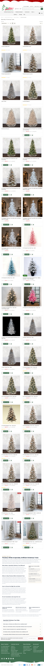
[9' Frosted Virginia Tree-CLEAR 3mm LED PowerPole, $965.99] (11, 147)
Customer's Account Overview (38, 650)
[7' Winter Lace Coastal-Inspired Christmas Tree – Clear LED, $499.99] (11, 326)
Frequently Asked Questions (37, 651)
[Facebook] (13, 658)
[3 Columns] (12, 23)
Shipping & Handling (4, 650)
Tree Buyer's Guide (14, 651)
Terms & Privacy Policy (4, 647)
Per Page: (41, 21)
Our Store (31, 6)
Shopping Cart (35, 647)
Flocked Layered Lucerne (27, 73)
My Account (36, 644)
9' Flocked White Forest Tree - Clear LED (30, 454)
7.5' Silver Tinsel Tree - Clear (28, 337)
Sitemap (24, 653)
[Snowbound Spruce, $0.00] (11, 117)
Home (2, 17)
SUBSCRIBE (40, 638)
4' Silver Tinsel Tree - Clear (7, 367)
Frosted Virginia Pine (5, 46)
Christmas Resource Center (5, 653)
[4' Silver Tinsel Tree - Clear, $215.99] (11, 356)
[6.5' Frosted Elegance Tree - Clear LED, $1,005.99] (32, 385)
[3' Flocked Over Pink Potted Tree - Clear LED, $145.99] (32, 296)
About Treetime (4, 644)
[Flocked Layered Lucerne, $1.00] (32, 63)
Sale (24, 14)
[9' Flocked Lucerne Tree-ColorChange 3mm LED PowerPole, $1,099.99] (11, 177)
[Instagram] (4, 658)
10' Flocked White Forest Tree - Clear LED (31, 425)
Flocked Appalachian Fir (6, 73)
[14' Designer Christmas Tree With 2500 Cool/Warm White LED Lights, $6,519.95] (32, 177)
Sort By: (2, 21)
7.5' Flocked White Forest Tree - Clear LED (31, 483)
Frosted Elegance (26, 101)
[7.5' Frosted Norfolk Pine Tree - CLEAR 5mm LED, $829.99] (32, 530)
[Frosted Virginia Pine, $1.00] (11, 35)
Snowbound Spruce (5, 128)
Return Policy (37, 6)
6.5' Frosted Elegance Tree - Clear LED (30, 396)
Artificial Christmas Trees (27, 646)
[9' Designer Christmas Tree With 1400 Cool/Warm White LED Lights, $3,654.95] (32, 207)
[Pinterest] (9, 658)
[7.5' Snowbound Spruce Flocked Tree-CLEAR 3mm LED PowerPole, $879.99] (32, 117)
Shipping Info (13, 647)
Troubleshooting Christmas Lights (16, 653)
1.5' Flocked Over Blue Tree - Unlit (8, 277)
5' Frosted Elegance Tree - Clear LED (9, 425)
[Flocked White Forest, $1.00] (32, 35)
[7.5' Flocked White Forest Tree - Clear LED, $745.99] (32, 473)
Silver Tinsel (4, 101)
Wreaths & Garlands (26, 647)
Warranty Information (14, 650)
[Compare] (32, 135)
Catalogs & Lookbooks (26, 650)
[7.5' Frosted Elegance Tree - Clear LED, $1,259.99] (11, 385)
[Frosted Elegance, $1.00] (32, 90)
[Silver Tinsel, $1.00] (11, 90)
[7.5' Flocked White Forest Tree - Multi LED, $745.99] (11, 473)
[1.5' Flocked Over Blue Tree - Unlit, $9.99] (11, 266)
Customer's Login (36, 646)
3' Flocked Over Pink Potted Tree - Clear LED (31, 307)
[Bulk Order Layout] (15, 23)
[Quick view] (30, 135)
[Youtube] (6, 658)
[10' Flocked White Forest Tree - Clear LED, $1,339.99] (32, 414)
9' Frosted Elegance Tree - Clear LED (30, 367)
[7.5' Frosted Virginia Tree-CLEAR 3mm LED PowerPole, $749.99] (32, 147)
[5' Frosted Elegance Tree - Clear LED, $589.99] (11, 414)
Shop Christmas (26, 644)
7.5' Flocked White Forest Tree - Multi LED (10, 483)
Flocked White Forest (27, 46)
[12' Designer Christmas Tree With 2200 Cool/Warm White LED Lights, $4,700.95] (11, 207)
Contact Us (13, 646)
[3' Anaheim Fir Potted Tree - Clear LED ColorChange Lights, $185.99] (11, 296)
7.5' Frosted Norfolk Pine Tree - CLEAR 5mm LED (32, 541)
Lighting (15, 14)
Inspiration (41, 6)
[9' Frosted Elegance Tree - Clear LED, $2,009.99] (32, 356)
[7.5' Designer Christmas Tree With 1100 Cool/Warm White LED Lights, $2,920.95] (11, 237)
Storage (20, 14)
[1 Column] (10, 23)
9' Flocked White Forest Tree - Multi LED (9, 454)
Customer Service (15, 644)
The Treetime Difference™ (5, 646)
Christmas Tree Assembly (15, 654)
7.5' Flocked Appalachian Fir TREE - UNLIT (10, 541)
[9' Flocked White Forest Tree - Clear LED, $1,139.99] (32, 443)
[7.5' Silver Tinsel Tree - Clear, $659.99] (32, 326)
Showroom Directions (4, 651)
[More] (33, 6)
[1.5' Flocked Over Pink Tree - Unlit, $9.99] (32, 237)
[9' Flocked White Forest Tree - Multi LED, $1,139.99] (11, 443)
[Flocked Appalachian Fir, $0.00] (11, 63)
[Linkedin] (11, 658)
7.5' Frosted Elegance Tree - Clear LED (9, 396)
